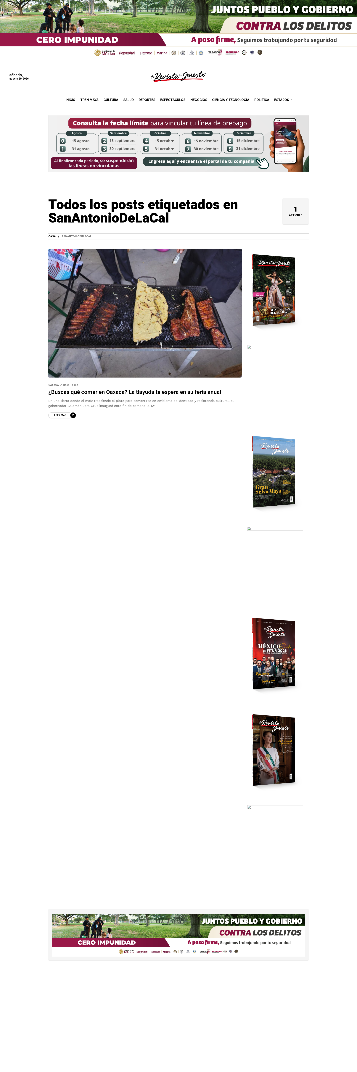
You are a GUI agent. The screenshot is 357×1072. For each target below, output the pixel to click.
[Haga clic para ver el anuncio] (178, 30)
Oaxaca (53, 385)
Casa (52, 236)
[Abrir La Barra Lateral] (342, 42)
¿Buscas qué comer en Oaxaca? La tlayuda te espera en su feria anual (134, 392)
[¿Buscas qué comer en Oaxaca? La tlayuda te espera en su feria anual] (145, 313)
